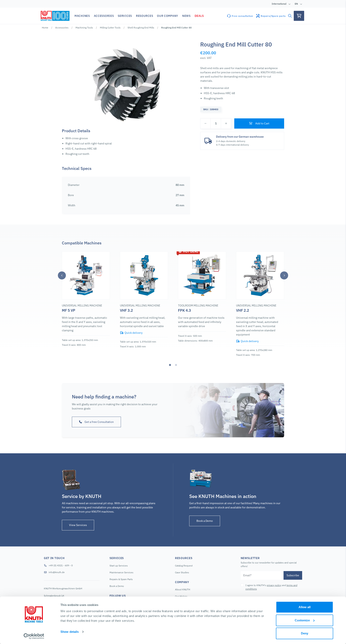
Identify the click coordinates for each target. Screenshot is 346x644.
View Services (78, 525)
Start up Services (119, 565)
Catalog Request (184, 565)
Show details (69, 631)
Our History (181, 596)
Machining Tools (84, 27)
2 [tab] (176, 365)
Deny (304, 633)
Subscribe (293, 575)
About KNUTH (182, 589)
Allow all (305, 607)
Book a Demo (204, 521)
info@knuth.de (57, 572)
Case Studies (182, 572)
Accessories (61, 27)
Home (45, 27)
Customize (302, 620)
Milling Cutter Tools (110, 27)
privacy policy (274, 585)
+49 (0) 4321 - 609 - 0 (61, 565)
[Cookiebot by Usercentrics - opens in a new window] (33, 636)
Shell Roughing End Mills (141, 27)
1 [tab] (170, 365)
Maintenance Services (121, 572)
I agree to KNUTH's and (271, 587)
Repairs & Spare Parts (121, 579)
